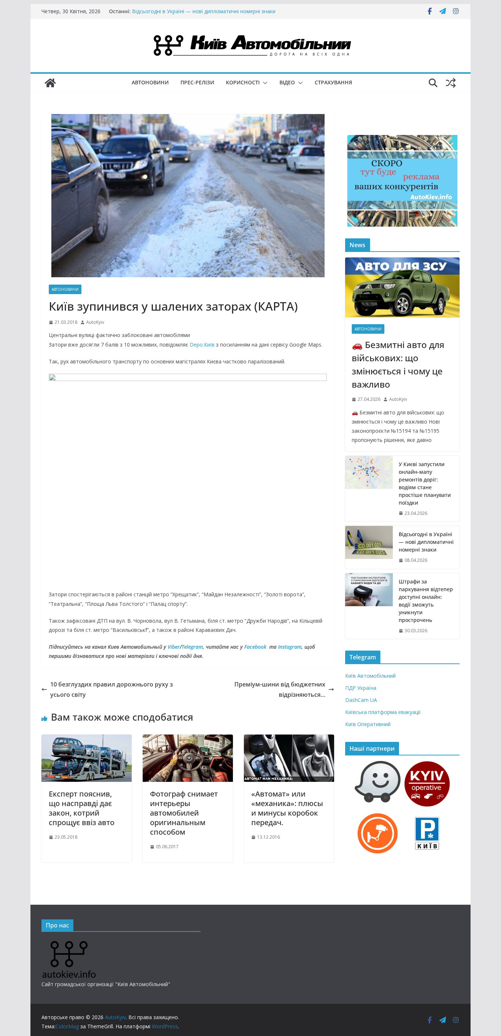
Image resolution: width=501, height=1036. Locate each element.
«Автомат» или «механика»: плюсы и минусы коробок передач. (287, 808)
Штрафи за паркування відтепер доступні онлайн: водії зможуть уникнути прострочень (426, 600)
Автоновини (150, 82)
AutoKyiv (95, 322)
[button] (264, 82)
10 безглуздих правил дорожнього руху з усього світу (111, 689)
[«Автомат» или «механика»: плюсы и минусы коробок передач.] (289, 740)
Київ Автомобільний (370, 675)
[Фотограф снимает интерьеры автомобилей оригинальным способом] (188, 740)
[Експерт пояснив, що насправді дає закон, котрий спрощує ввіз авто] (86, 740)
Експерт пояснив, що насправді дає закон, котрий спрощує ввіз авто (81, 808)
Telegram (192, 646)
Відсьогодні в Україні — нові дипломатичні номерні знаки (426, 542)
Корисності (243, 82)
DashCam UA (361, 699)
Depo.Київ (202, 344)
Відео (287, 82)
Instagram (289, 646)
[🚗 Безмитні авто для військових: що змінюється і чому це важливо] (402, 287)
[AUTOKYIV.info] (68, 943)
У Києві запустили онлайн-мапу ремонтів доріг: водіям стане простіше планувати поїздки (199, 15)
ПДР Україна (360, 687)
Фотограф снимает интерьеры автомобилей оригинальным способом (184, 813)
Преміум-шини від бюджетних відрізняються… (279, 689)
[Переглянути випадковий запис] (451, 83)
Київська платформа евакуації (383, 712)
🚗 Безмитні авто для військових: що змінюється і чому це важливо (398, 364)
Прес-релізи (197, 82)
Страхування (333, 82)
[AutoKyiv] (50, 83)
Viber (174, 646)
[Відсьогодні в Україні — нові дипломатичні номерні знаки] (369, 547)
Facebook (255, 646)
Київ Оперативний (368, 724)
